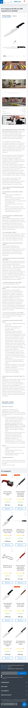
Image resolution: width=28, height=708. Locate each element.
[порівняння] (24, 16)
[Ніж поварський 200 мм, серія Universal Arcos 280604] (7, 633)
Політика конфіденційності (13, 677)
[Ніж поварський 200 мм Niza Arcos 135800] (20, 633)
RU (8, 2)
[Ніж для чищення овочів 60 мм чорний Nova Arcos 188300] (20, 483)
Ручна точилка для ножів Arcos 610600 (7, 493)
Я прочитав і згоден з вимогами (12, 678)
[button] (26, 2)
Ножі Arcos (3, 5)
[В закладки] (20, 16)
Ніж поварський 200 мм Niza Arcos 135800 (20, 642)
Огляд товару (6, 16)
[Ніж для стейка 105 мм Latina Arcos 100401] (20, 595)
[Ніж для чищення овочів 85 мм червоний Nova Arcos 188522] (20, 557)
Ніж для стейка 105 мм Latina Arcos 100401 (20, 605)
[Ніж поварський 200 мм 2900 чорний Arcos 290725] (7, 595)
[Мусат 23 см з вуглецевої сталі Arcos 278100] (20, 521)
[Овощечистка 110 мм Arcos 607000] (7, 557)
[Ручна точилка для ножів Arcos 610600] (7, 483)
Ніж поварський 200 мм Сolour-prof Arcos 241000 (7, 531)
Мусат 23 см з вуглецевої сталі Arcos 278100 (20, 531)
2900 (16, 5)
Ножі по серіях (10, 5)
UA (5, 2)
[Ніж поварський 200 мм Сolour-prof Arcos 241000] (7, 521)
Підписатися (22, 673)
